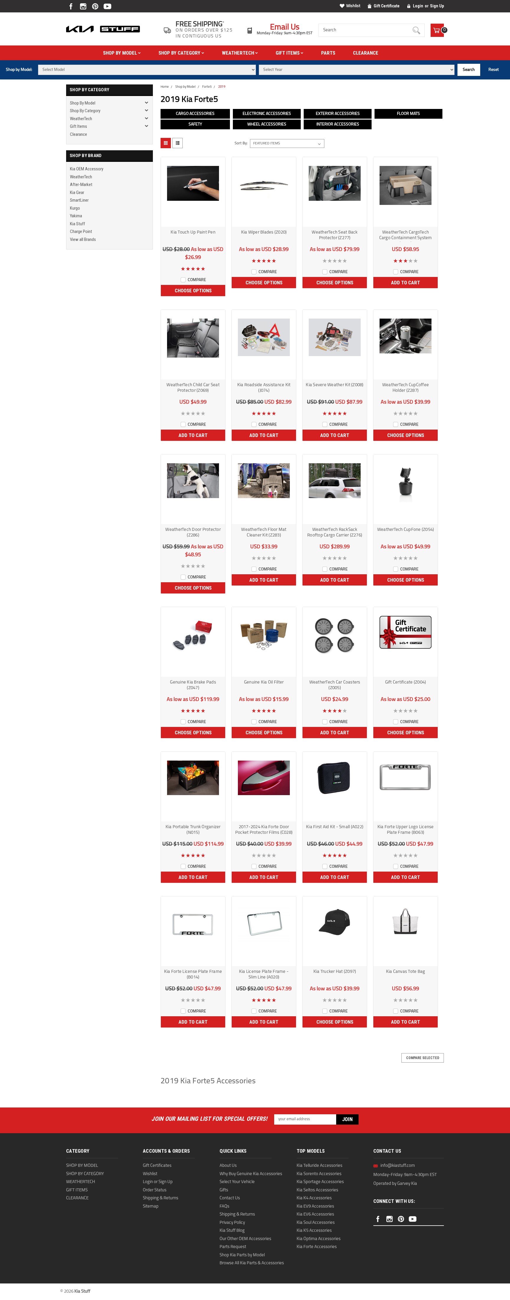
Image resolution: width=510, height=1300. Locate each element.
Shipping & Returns (160, 1198)
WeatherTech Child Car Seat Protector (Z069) (193, 388)
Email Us (285, 28)
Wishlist (353, 6)
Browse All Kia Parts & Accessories (252, 1263)
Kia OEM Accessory (86, 169)
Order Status (154, 1190)
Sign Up (437, 6)
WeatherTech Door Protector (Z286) (193, 533)
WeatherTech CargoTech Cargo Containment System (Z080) (405, 236)
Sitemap (150, 1206)
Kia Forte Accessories (317, 1247)
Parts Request (233, 1247)
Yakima (76, 215)
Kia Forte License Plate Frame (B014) (193, 975)
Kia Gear (77, 192)
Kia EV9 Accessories (315, 1206)
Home (165, 87)
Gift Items (288, 53)
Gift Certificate (387, 6)
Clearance (365, 53)
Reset (493, 70)
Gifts (224, 1190)
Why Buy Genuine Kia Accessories (251, 1174)
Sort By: (241, 143)
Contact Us (230, 1198)
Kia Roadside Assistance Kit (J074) (264, 388)
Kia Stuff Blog (232, 1231)
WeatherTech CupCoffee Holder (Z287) (405, 388)
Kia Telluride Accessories (319, 1166)
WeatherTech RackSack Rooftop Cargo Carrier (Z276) (334, 533)
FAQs (224, 1206)
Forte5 (207, 87)
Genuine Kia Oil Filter (264, 682)
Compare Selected (422, 1058)
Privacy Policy (232, 1223)
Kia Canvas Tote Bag (405, 972)
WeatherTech (238, 53)
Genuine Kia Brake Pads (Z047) (193, 685)
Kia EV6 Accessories (315, 1214)
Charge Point (81, 231)
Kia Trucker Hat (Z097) (334, 972)
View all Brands (83, 239)
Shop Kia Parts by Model (242, 1255)
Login (418, 6)
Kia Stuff (77, 223)
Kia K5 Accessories (314, 1231)
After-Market (81, 184)
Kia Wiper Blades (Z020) (264, 232)
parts (328, 53)
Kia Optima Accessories (319, 1239)
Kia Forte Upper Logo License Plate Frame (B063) (405, 830)
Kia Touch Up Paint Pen (193, 232)
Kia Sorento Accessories (319, 1174)
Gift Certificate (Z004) (405, 682)
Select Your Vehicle (237, 1182)
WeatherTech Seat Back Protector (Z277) (334, 235)
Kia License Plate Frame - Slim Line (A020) (264, 975)
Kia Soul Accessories (316, 1223)
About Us (228, 1166)
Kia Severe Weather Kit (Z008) (334, 385)
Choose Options (193, 290)
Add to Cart (405, 283)
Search (469, 70)
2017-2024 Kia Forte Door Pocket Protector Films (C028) (263, 830)
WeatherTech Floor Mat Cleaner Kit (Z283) (263, 533)
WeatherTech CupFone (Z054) (405, 530)
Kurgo (75, 208)
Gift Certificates (157, 1166)
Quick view (193, 221)
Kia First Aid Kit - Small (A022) (334, 827)
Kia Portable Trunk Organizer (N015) (193, 830)
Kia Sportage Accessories (320, 1182)
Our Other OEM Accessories (245, 1239)
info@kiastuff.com (397, 1166)
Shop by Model (120, 53)
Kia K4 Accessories (314, 1198)
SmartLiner (79, 200)
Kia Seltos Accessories (317, 1190)
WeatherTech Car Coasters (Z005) (334, 685)
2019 (221, 87)
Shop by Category (180, 53)
